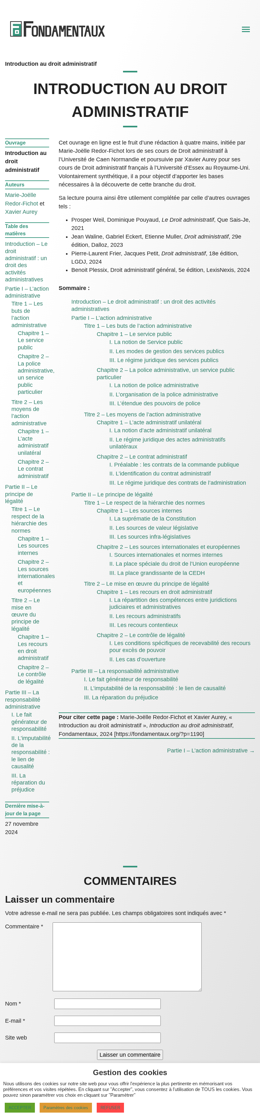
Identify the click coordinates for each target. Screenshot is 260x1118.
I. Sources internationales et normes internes (166, 555)
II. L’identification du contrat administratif (160, 473)
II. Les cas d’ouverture (137, 659)
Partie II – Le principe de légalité (21, 494)
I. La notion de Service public (146, 342)
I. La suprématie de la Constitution (152, 518)
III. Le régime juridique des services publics (163, 360)
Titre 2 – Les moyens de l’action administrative (142, 414)
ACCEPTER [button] (20, 1107)
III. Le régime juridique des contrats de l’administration (177, 483)
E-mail (15, 1021)
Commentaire (24, 926)
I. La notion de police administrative (154, 385)
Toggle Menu (246, 30)
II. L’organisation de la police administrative (163, 394)
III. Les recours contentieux (143, 625)
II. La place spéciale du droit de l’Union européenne (174, 564)
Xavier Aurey (21, 212)
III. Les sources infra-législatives (150, 537)
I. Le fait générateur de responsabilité (29, 721)
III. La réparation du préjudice (28, 782)
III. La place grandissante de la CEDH (157, 573)
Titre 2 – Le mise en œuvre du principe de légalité (25, 614)
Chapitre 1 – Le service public (33, 340)
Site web (16, 1037)
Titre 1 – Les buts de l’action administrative (138, 326)
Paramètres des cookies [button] (65, 1107)
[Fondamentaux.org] (58, 38)
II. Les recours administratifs (145, 616)
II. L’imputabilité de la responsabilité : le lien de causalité (31, 752)
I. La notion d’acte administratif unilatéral (160, 430)
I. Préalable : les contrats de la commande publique (174, 464)
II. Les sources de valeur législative (153, 528)
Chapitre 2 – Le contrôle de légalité (33, 674)
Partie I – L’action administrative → (211, 750)
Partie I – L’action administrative (111, 318)
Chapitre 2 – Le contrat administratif (33, 469)
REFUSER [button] (110, 1107)
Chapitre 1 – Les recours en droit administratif (154, 592)
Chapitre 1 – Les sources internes (33, 545)
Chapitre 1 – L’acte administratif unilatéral (149, 422)
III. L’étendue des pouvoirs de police (154, 403)
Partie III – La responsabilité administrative (22, 699)
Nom (13, 1003)
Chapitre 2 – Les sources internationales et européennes (36, 576)
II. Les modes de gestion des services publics (166, 351)
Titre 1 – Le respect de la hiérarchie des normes (144, 503)
